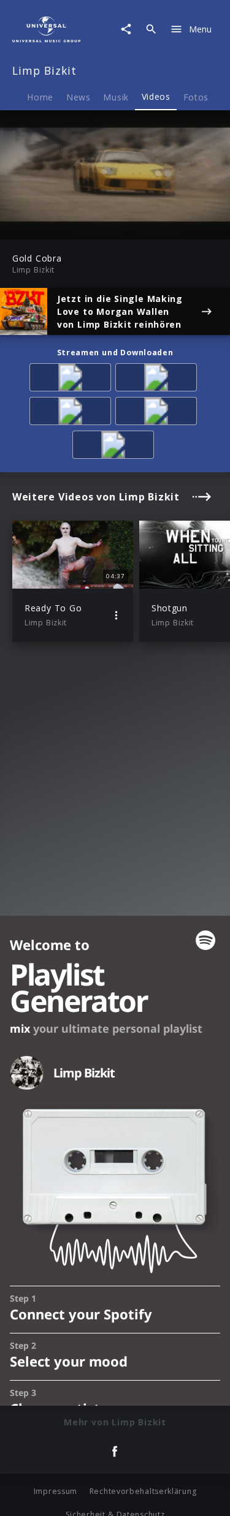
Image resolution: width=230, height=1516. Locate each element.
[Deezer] (158, 413)
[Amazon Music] (158, 379)
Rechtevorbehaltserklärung (143, 1491)
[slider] (76, 226)
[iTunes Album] (115, 447)
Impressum (55, 1491)
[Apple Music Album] (72, 379)
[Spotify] (72, 413)
